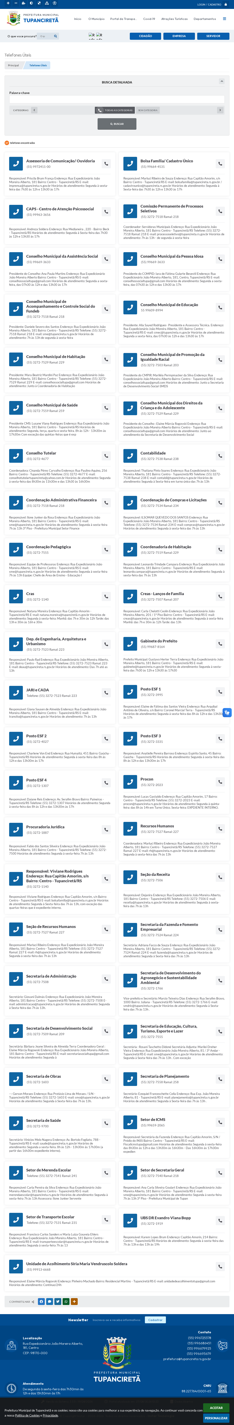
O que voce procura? (22, 36)
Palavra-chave (19, 93)
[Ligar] (106, 163)
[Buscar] (55, 36)
